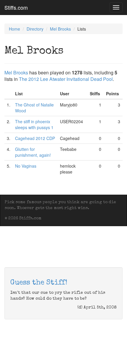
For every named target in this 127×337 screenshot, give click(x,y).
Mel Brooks (60, 29)
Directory (35, 29)
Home (14, 29)
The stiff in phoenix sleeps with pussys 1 (34, 124)
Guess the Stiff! (38, 282)
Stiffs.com (16, 7)
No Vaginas (25, 166)
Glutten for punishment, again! (33, 152)
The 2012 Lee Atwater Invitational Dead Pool (66, 79)
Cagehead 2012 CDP (35, 138)
